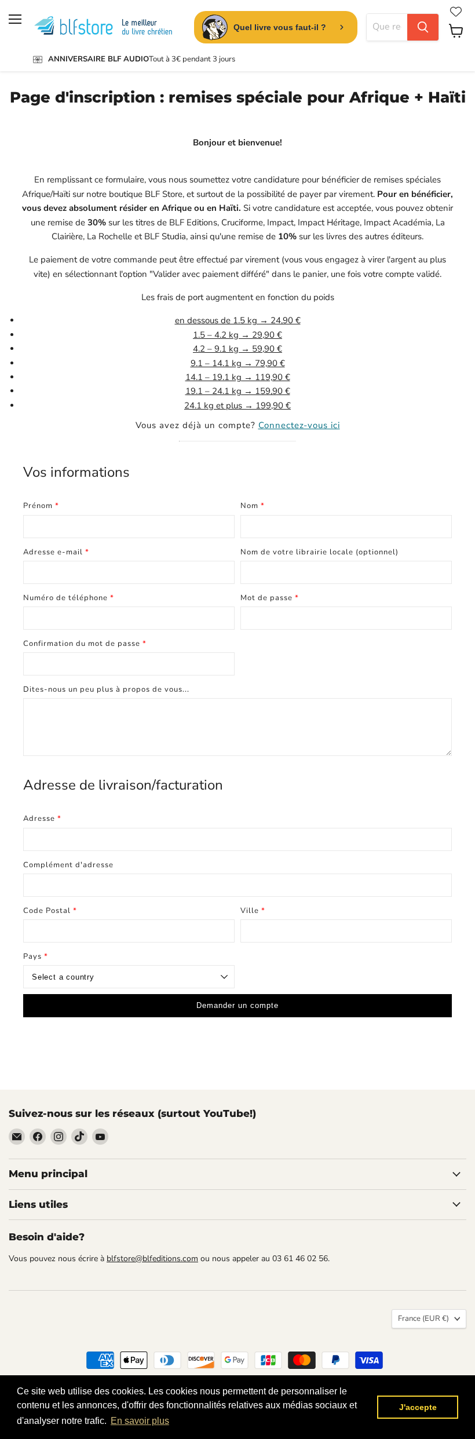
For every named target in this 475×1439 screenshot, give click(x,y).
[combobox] (387, 27)
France (423, 1318)
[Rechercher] (423, 27)
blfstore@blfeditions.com (152, 1258)
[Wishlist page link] (456, 11)
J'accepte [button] (418, 1407)
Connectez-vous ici (299, 425)
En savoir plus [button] (140, 1421)
